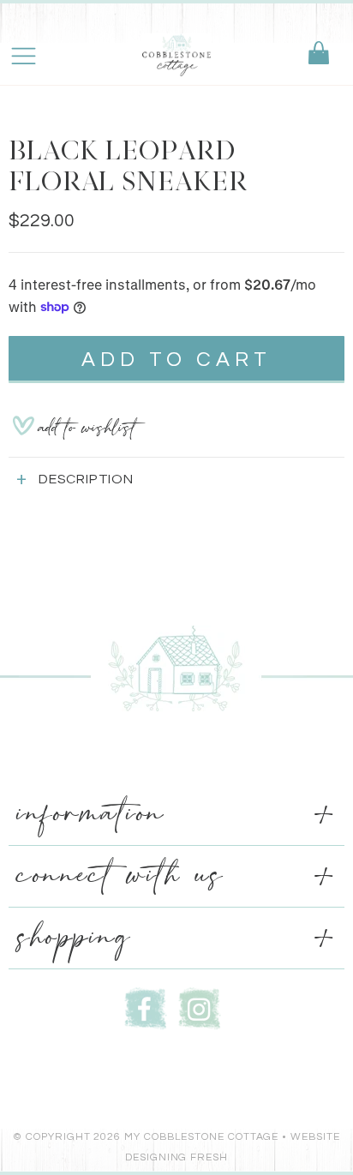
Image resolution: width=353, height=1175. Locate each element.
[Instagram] (199, 1006)
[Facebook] (145, 1006)
